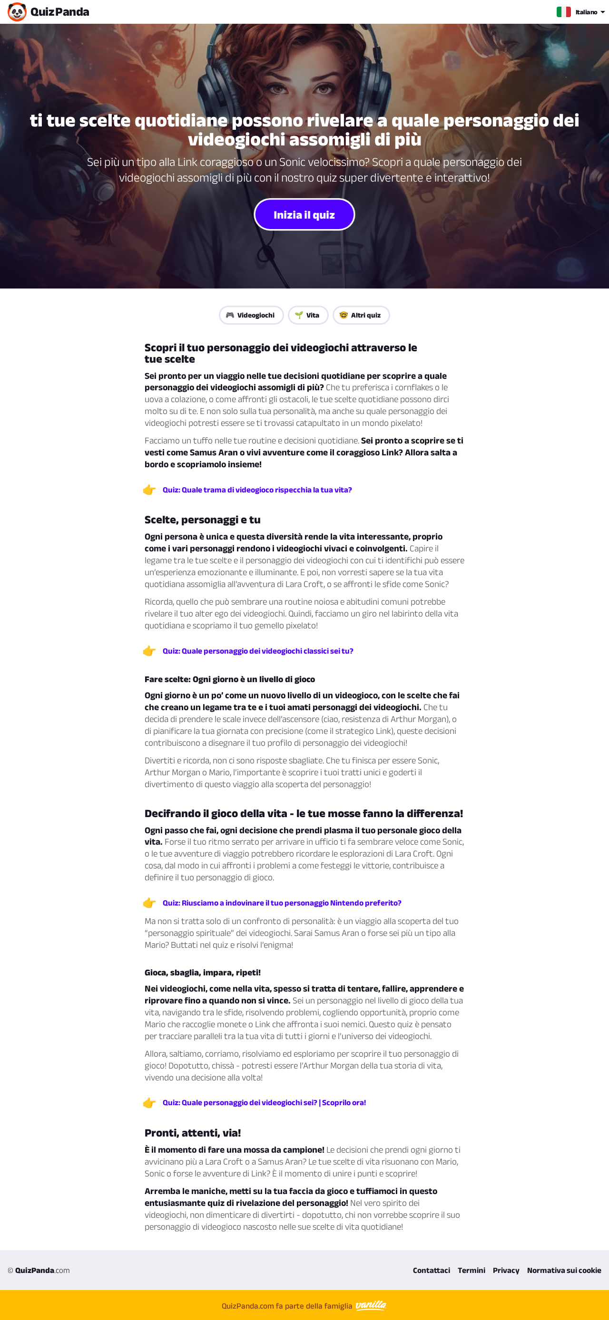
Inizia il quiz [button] (304, 214)
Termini (471, 1270)
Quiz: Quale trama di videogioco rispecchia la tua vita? (257, 489)
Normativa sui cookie (564, 1270)
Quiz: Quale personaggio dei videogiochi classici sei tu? (258, 650)
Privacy (506, 1270)
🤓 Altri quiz (360, 315)
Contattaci (431, 1270)
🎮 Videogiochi (250, 315)
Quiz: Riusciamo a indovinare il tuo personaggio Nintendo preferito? (282, 902)
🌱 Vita (307, 315)
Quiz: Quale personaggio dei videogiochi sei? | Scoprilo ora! (264, 1102)
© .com (39, 1270)
